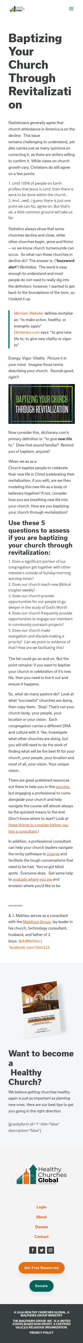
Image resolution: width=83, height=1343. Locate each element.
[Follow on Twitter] (41, 1250)
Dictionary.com (27, 332)
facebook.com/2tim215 (29, 947)
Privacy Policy (42, 1332)
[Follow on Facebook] (32, 1250)
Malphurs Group (37, 922)
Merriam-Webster (29, 313)
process (62, 786)
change (53, 854)
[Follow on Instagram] (50, 1250)
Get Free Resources (41, 1268)
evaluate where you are (32, 879)
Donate (41, 1227)
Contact (42, 1236)
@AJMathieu (29, 941)
